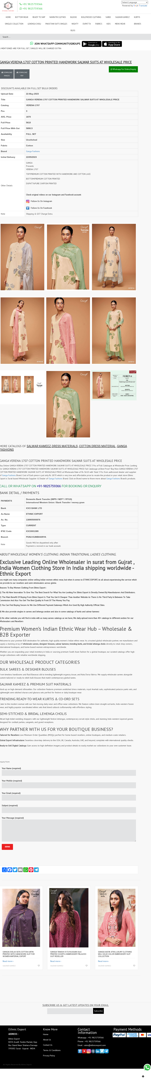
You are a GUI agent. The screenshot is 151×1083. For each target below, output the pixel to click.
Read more (7, 961)
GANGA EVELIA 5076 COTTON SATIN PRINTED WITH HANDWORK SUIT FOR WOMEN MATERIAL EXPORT (19, 954)
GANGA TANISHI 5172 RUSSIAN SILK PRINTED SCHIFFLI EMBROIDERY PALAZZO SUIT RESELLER (68, 954)
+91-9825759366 (49, 486)
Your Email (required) (11, 793)
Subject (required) (10, 805)
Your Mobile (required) (12, 780)
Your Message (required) (13, 818)
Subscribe (98, 1011)
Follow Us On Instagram (41, 201)
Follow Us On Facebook (41, 208)
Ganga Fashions (33, 151)
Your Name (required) (11, 768)
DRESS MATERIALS (65, 446)
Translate (143, 5)
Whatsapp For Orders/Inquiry (124, 69)
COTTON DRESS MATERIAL (97, 446)
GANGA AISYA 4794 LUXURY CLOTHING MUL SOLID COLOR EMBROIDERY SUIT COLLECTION (115, 954)
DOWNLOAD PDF (22, 74)
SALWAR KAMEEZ (39, 446)
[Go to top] (143, 1076)
